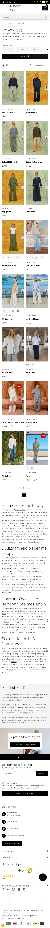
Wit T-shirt (30, 372)
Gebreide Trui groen (34, 162)
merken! (5, 672)
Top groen (6, 212)
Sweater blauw (8, 112)
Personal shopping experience (25, 745)
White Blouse (7, 372)
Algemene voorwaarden (11, 915)
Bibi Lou (6, 622)
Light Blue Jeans (33, 265)
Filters (23, 56)
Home (4, 23)
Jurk (28, 476)
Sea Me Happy (22, 23)
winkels (14, 662)
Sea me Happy (20, 510)
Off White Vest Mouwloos (13, 422)
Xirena (4, 614)
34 (27, 257)
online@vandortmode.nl (15, 835)
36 (32, 257)
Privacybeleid (25, 915)
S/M (27, 364)
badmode (22, 624)
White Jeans (7, 319)
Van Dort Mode (12, 651)
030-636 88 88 (12, 822)
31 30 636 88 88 (12, 829)
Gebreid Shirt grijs (10, 162)
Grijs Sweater (31, 422)
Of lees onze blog (8, 893)
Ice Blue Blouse (32, 319)
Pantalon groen (9, 265)
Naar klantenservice (12, 843)
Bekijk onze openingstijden (25, 793)
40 (41, 257)
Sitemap (34, 915)
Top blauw (30, 212)
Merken (11, 23)
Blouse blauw (32, 112)
